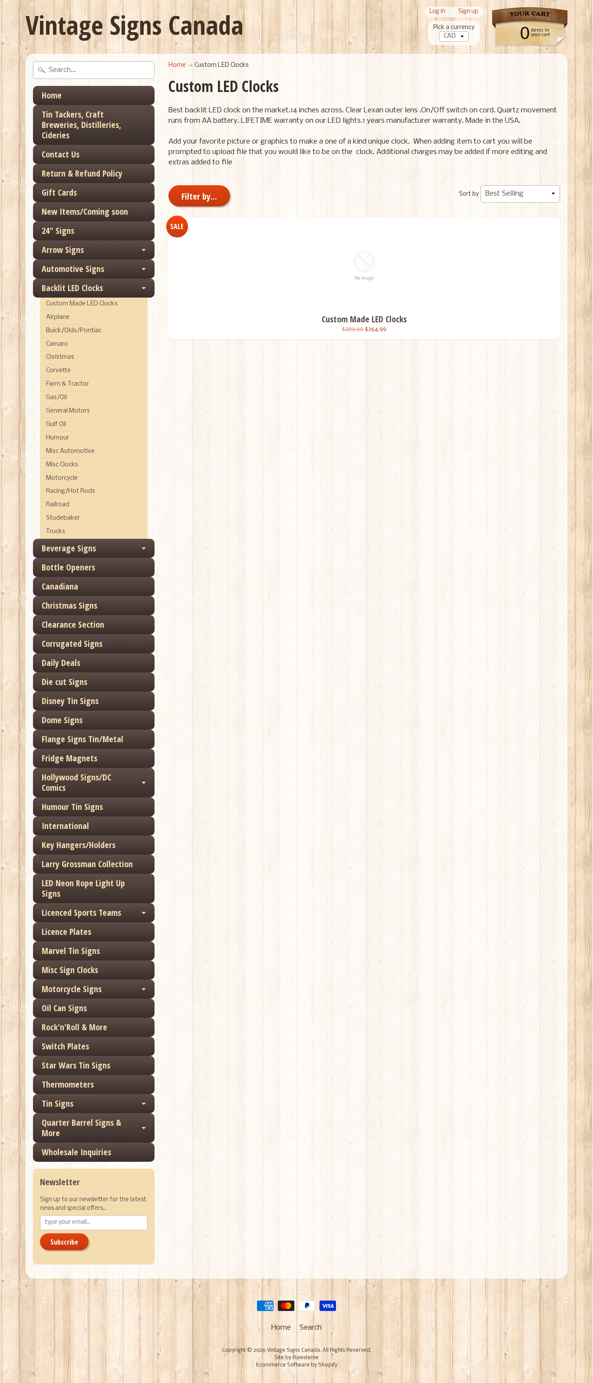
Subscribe (64, 1242)
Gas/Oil (56, 397)
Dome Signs (62, 720)
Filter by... (199, 196)
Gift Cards (59, 192)
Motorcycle (62, 478)
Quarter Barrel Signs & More (81, 1128)
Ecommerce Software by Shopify (296, 1365)
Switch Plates (65, 1046)
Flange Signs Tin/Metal (82, 739)
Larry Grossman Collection (87, 864)
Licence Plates (66, 931)
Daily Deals (61, 663)
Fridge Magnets (69, 758)
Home (52, 95)
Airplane (57, 317)
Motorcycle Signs (72, 989)
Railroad (57, 504)
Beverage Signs (69, 548)
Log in (437, 12)
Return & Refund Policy (82, 173)
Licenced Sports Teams (81, 912)
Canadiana (60, 586)
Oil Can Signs (64, 1008)
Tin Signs (57, 1103)
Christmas (60, 357)
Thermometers (68, 1084)
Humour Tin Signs (72, 807)
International (65, 826)
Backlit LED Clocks (72, 288)
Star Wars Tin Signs (76, 1065)
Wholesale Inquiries (76, 1152)
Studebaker (63, 518)
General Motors (68, 411)
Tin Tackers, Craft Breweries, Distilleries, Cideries (81, 124)
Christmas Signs (69, 605)
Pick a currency (453, 27)
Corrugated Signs (72, 643)
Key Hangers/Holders (78, 845)
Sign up (468, 12)
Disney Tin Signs (70, 701)
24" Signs (58, 230)
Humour (57, 438)
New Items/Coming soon (85, 211)
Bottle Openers (68, 567)
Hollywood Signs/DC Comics (76, 782)
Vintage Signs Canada (135, 25)
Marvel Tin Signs (71, 951)
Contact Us (60, 154)
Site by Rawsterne (296, 1357)
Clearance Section (73, 624)
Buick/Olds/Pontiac (74, 331)
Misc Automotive (70, 451)
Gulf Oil (56, 424)
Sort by (469, 194)
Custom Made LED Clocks (82, 304)
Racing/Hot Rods (70, 491)
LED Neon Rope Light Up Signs (83, 888)
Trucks (55, 531)
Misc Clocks (62, 465)
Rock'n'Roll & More (74, 1027)
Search (311, 1328)
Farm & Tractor (67, 384)
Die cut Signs (64, 682)
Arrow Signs (63, 250)
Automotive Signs (73, 269)
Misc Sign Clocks (70, 970)
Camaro (57, 344)
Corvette (58, 370)
